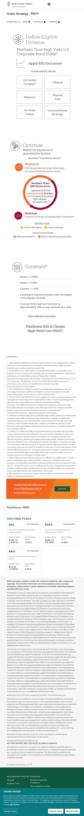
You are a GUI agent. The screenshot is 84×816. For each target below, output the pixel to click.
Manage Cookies (10, 811)
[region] (42, 802)
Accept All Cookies (55, 811)
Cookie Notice (13, 805)
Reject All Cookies (72, 811)
